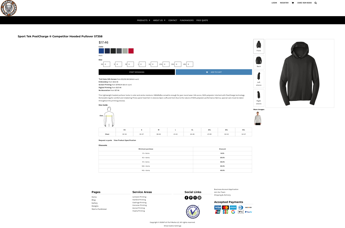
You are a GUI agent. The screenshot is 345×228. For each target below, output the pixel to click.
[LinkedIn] (199, 198)
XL (150, 64)
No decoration (104, 90)
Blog (94, 200)
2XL (160, 64)
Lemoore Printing (139, 197)
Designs (95, 206)
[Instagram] (195, 198)
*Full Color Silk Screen (108, 79)
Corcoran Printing (139, 205)
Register (284, 3)
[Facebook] (186, 198)
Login (274, 3)
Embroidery (103, 82)
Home (94, 197)
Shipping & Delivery (222, 195)
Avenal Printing (138, 208)
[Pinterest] (191, 198)
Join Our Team (219, 192)
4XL (184, 64)
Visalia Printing (138, 211)
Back (259, 66)
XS (102, 64)
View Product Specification (125, 140)
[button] (144, 20)
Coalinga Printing (139, 202)
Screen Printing (105, 85)
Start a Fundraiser (99, 209)
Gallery (95, 203)
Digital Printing (105, 87)
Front (259, 51)
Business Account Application (226, 189)
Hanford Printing (139, 200)
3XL (172, 64)
